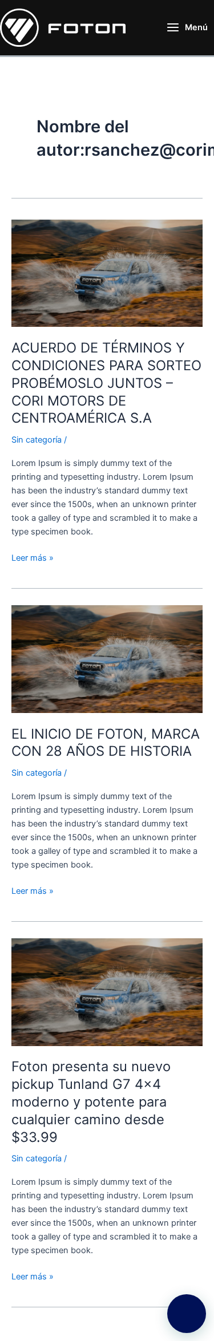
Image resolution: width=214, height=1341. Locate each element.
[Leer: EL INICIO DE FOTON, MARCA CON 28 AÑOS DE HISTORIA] (107, 658)
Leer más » (32, 557)
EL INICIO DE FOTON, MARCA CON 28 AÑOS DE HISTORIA (105, 743)
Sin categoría (36, 440)
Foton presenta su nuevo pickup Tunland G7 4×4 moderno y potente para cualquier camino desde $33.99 (91, 1101)
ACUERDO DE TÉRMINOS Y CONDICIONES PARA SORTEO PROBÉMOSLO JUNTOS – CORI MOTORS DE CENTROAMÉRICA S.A (106, 382)
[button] (186, 1313)
